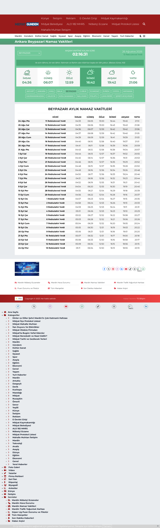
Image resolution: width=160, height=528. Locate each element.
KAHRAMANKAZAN (35, 96)
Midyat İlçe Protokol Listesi (26, 321)
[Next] (139, 269)
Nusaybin (17, 399)
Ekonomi (96, 36)
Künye (45, 18)
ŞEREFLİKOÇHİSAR (124, 96)
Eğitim (86, 36)
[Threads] (135, 269)
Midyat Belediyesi (52, 24)
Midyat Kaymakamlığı (114, 18)
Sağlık (53, 36)
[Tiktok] (130, 269)
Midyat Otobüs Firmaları (24, 330)
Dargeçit (16, 384)
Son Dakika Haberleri (93, 288)
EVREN (106, 91)
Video (11, 470)
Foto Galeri (14, 467)
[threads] (114, 306)
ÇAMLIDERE (106, 96)
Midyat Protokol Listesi (125, 24)
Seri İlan (12, 479)
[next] (130, 306)
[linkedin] (146, 306)
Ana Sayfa (13, 312)
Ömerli (16, 401)
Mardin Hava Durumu (60, 283)
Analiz (15, 446)
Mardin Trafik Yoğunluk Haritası (130, 283)
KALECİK (51, 96)
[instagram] (50, 306)
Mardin (18, 36)
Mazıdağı (17, 393)
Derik (15, 387)
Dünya (15, 452)
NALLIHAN (81, 96)
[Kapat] (158, 526)
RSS (20, 299)
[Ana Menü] (143, 36)
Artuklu (16, 381)
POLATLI (94, 96)
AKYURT (30, 91)
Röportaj (12, 482)
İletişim (57, 18)
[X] (109, 269)
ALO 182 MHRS (76, 24)
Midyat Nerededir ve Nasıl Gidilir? (29, 336)
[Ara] (144, 24)
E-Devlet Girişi (88, 18)
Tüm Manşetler (57, 288)
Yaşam (114, 36)
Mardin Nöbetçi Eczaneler (29, 283)
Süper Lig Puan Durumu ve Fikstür (30, 512)
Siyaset (62, 36)
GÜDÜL (116, 91)
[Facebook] (104, 269)
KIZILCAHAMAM (66, 96)
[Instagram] (117, 269)
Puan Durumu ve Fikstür (28, 288)
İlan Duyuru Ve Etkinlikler (25, 327)
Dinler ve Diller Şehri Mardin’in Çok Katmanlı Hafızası (39, 318)
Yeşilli (15, 407)
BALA (59, 91)
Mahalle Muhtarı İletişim (56, 29)
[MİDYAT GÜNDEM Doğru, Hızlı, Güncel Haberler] (27, 24)
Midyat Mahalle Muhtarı (24, 324)
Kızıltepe (17, 390)
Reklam (71, 18)
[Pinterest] (113, 269)
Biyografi (13, 485)
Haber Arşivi (122, 288)
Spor (70, 36)
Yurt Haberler (127, 36)
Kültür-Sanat (41, 36)
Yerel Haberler (19, 464)
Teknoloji (17, 443)
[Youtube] (126, 269)
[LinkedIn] (122, 269)
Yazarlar (12, 473)
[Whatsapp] (143, 269)
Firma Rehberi (15, 476)
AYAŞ (51, 91)
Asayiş (78, 36)
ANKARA (41, 91)
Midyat (16, 395)
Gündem (28, 36)
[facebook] (18, 306)
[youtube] (66, 306)
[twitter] (34, 306)
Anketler (13, 488)
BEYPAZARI (71, 91)
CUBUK (83, 91)
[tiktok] (98, 306)
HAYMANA (127, 91)
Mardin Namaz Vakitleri (94, 283)
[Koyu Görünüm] (141, 36)
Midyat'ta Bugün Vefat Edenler (28, 333)
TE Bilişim (141, 299)
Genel (106, 36)
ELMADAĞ (94, 91)
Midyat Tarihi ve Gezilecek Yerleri (29, 339)
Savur (15, 404)
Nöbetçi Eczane (98, 24)
